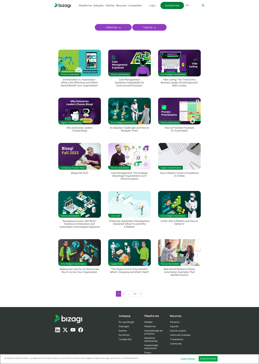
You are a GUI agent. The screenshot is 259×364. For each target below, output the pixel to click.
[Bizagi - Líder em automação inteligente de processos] (63, 5)
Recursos (121, 5)
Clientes (110, 5)
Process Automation (70, 74)
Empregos (124, 326)
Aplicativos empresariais (151, 339)
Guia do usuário (178, 330)
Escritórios (124, 334)
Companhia (135, 5)
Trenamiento (176, 339)
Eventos (123, 330)
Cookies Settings (188, 358)
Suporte (174, 326)
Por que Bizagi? (126, 322)
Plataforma (85, 5)
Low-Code (115, 215)
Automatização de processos (153, 332)
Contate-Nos (125, 339)
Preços (147, 352)
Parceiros (175, 322)
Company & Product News (73, 167)
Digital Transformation (71, 122)
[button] (203, 5)
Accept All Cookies (208, 358)
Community (176, 343)
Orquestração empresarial (151, 347)
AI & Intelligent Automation (173, 74)
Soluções (98, 5)
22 (135, 293)
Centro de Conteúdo (180, 334)
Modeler (148, 322)
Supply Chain (116, 264)
